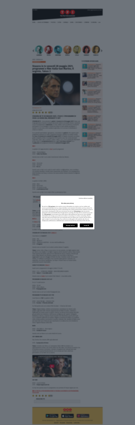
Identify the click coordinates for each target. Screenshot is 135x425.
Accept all (86, 225)
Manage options (70, 225)
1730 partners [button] (51, 206)
